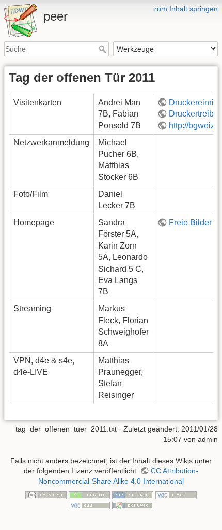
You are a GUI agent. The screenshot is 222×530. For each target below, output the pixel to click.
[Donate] (89, 495)
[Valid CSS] (89, 505)
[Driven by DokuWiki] (132, 505)
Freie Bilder (190, 222)
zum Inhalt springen (185, 9)
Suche (103, 49)
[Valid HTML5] (176, 495)
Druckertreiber (194, 113)
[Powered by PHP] (132, 495)
